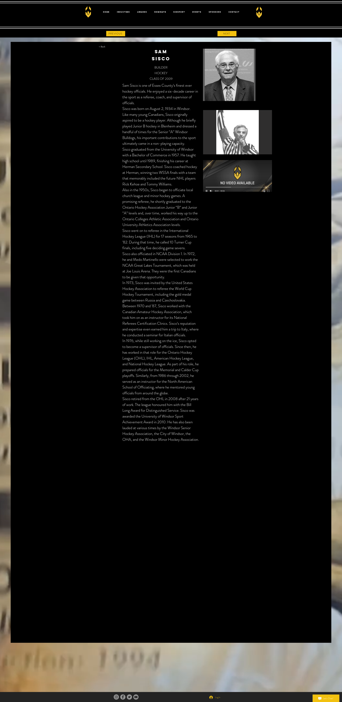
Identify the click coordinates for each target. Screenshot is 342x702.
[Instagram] (116, 697)
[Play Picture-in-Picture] (264, 191)
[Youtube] (136, 697)
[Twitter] (129, 697)
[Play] (206, 191)
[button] (237, 132)
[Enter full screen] (268, 191)
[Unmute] (211, 191)
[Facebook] (122, 697)
